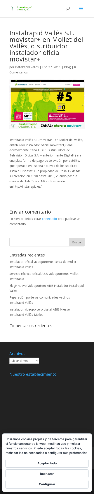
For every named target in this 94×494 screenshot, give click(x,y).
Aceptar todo (47, 463)
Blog (67, 67)
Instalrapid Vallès (27, 67)
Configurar (47, 484)
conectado (49, 219)
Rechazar (47, 473)
